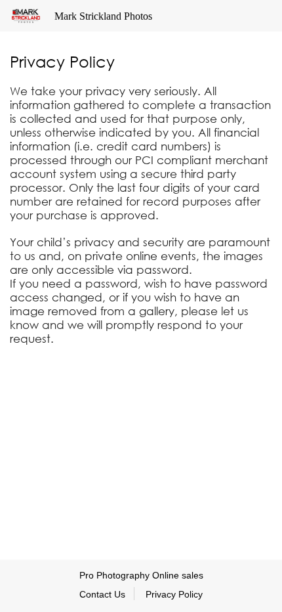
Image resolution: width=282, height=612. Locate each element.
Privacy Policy (174, 594)
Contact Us (102, 594)
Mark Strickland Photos (103, 16)
